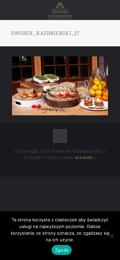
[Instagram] (73, 166)
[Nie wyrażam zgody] (111, 235)
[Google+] (55, 166)
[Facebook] (46, 166)
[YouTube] (64, 166)
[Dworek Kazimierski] (60, 10)
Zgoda (61, 250)
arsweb (84, 157)
